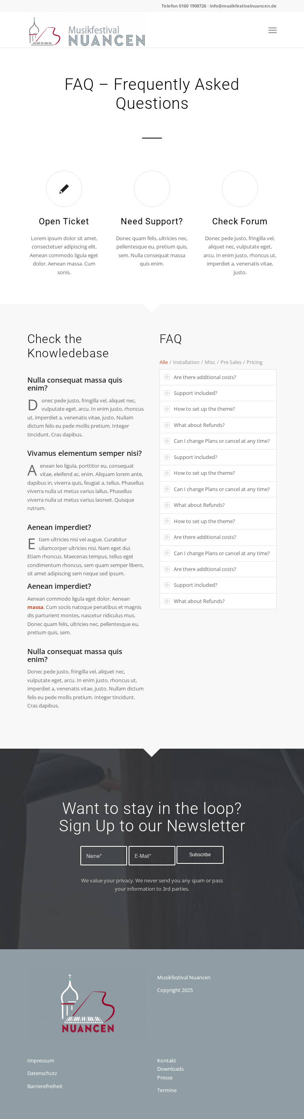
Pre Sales (230, 362)
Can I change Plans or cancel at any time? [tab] (222, 440)
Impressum (40, 1060)
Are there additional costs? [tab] (205, 377)
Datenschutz (42, 1073)
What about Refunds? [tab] (199, 425)
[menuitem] (272, 29)
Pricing (254, 362)
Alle (164, 362)
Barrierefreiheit (45, 1086)
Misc (210, 362)
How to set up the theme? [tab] (204, 408)
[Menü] (272, 29)
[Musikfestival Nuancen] (86, 29)
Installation (186, 362)
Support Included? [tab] (195, 392)
